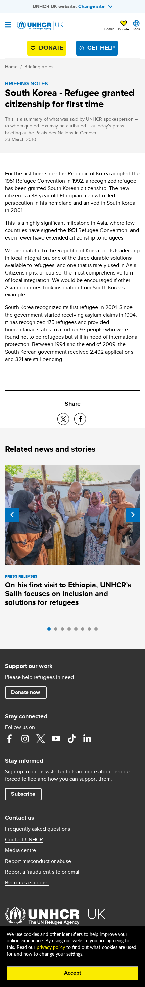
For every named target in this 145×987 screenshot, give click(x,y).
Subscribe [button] (23, 794)
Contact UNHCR (24, 839)
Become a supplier (27, 882)
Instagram (25, 738)
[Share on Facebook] (80, 419)
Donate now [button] (25, 692)
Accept (72, 973)
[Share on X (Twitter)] (63, 419)
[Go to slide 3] (64, 630)
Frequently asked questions (37, 829)
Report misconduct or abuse (38, 861)
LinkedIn (87, 738)
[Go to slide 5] (77, 630)
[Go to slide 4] (70, 630)
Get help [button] (101, 47)
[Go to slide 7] (91, 630)
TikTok (71, 738)
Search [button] (109, 28)
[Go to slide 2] (57, 630)
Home (11, 66)
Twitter (40, 738)
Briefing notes (39, 66)
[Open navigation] (8, 25)
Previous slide (12, 515)
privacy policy (51, 947)
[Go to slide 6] (84, 630)
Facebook (9, 738)
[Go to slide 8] (97, 630)
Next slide (133, 515)
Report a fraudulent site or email (43, 872)
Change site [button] (91, 6)
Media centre (20, 850)
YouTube (56, 738)
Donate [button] (123, 29)
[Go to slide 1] (50, 630)
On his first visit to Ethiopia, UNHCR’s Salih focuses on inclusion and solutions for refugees (68, 593)
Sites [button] (136, 28)
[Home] (39, 25)
